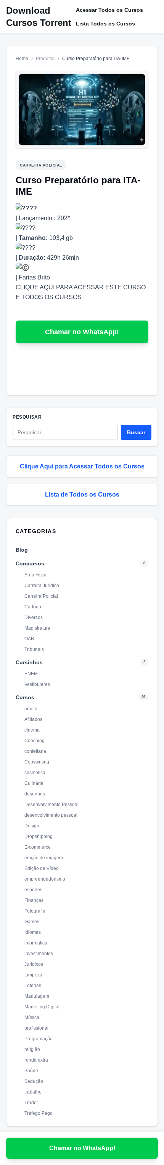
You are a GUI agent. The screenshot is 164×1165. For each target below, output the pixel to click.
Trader (31, 1102)
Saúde (31, 1070)
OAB (29, 638)
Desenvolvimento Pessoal (51, 804)
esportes (33, 889)
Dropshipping (38, 836)
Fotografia (34, 911)
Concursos (30, 563)
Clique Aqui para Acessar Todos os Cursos (82, 466)
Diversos (33, 617)
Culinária (33, 783)
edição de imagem (43, 857)
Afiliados (33, 719)
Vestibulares (37, 684)
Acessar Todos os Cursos (109, 10)
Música (31, 1017)
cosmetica (34, 772)
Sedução (33, 1081)
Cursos (25, 697)
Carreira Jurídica (41, 585)
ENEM (31, 673)
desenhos (34, 794)
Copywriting (36, 762)
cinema (32, 730)
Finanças (33, 900)
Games (31, 921)
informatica (35, 943)
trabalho (33, 1092)
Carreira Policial (41, 596)
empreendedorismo (44, 879)
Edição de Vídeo (41, 868)
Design (31, 826)
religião (32, 1049)
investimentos (38, 953)
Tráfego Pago (38, 1113)
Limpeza (33, 975)
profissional (36, 1028)
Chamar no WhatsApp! (82, 332)
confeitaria (35, 751)
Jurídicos (33, 964)
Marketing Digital (41, 1006)
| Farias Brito (33, 277)
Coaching (34, 740)
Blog (22, 550)
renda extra (36, 1060)
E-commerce (37, 847)
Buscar (136, 432)
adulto (30, 708)
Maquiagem (36, 996)
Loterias (32, 985)
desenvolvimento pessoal (50, 815)
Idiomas (32, 932)
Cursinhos (29, 662)
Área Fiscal (36, 575)
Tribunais (34, 649)
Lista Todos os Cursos (105, 24)
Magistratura (37, 628)
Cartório (32, 606)
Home (22, 58)
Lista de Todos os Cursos (82, 494)
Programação (38, 1038)
